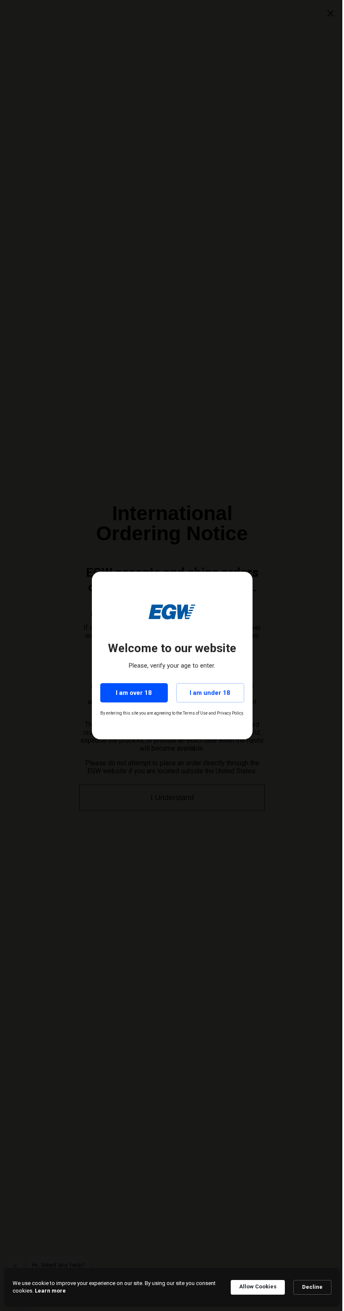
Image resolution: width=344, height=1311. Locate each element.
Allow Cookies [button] (257, 1286)
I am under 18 (210, 693)
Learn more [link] (50, 1291)
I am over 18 (134, 693)
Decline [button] (312, 1287)
